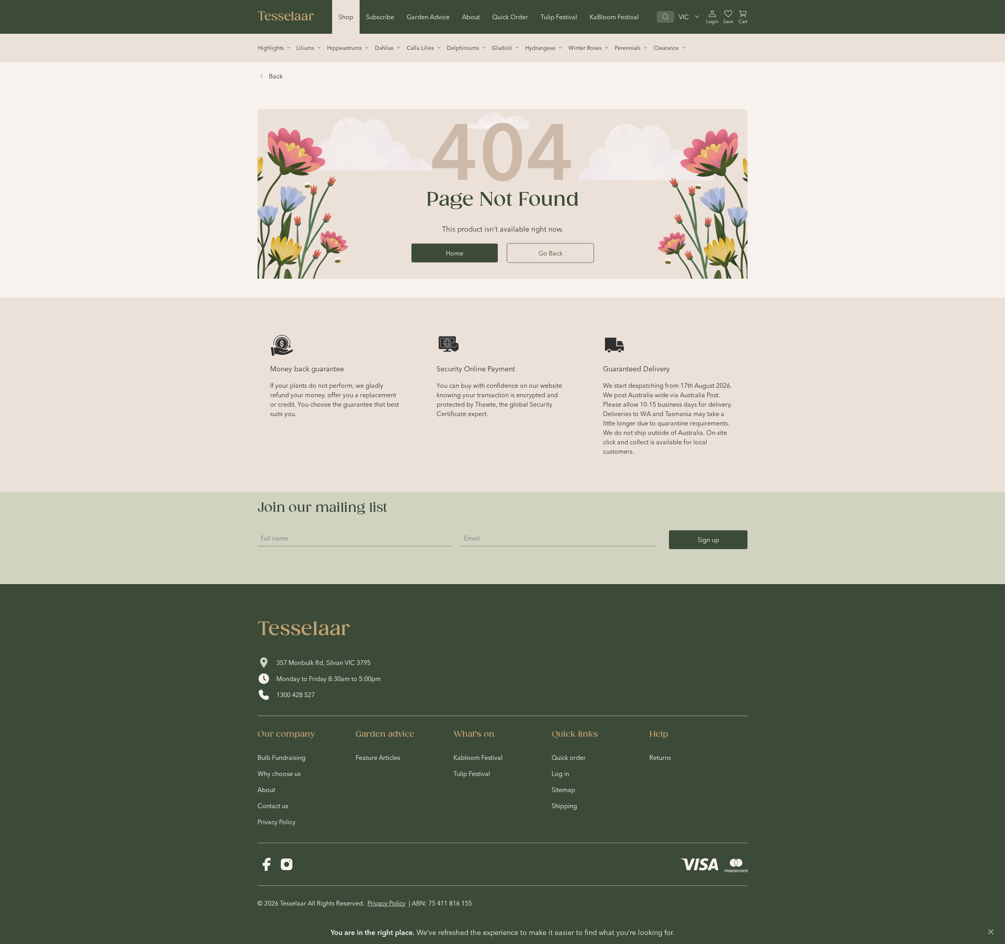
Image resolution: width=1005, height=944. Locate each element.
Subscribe (380, 17)
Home (454, 253)
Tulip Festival (559, 17)
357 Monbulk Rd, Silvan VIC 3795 (323, 662)
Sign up (708, 540)
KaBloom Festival (614, 17)
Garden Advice (428, 17)
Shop (345, 17)
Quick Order (510, 17)
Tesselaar (286, 17)
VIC (684, 17)
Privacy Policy (386, 903)
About (471, 17)
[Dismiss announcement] (991, 932)
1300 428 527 (295, 695)
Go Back (551, 253)
